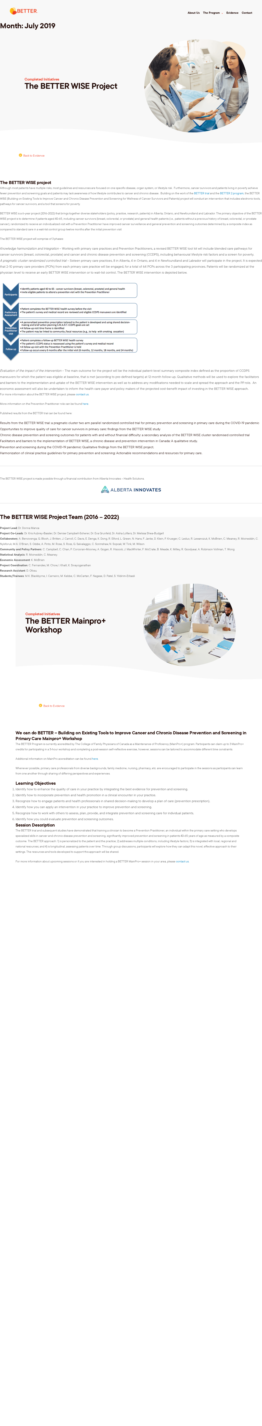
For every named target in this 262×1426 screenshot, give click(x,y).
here (85, 404)
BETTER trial (201, 193)
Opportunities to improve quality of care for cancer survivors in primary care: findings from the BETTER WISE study (80, 429)
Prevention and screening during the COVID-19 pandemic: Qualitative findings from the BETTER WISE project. (77, 447)
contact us (82, 394)
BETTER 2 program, (232, 193)
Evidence (232, 13)
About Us (194, 13)
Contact (247, 13)
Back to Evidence (34, 155)
